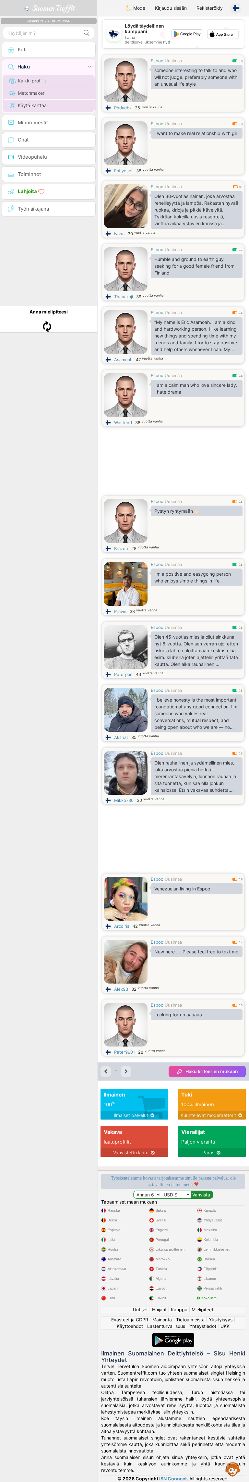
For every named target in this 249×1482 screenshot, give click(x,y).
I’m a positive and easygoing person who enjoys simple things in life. (192, 577)
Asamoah (123, 359)
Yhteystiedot (202, 1326)
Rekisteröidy (209, 8)
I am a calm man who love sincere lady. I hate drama (195, 388)
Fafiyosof (123, 170)
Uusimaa (173, 60)
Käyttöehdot (130, 1326)
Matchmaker (31, 93)
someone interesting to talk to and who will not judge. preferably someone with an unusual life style (195, 77)
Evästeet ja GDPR (129, 1319)
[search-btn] (86, 33)
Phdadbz (123, 107)
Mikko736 (124, 800)
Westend (123, 422)
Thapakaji (123, 296)
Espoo (157, 60)
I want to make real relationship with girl (196, 133)
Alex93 (121, 989)
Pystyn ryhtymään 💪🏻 (177, 511)
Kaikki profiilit (32, 80)
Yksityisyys (220, 1319)
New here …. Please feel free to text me (196, 951)
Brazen (121, 548)
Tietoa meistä (190, 1319)
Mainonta (162, 1319)
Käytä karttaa (32, 105)
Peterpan (123, 674)
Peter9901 (124, 1052)
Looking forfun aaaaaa (178, 1014)
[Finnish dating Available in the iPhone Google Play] (173, 1336)
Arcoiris (121, 926)
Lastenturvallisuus (166, 1326)
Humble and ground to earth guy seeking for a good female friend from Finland (194, 266)
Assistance (232, 1469)
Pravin (120, 611)
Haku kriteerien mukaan (211, 1071)
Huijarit (159, 1309)
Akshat (121, 737)
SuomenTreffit (52, 8)
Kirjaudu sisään (171, 8)
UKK (225, 1326)
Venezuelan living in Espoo (182, 888)
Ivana (119, 233)
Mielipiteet (202, 1309)
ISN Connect (173, 1478)
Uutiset (140, 1309)
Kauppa (179, 1309)
